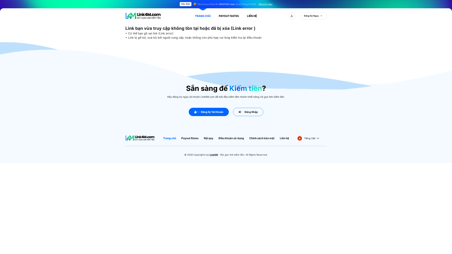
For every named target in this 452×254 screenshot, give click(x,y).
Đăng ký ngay (265, 4)
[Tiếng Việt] (300, 138)
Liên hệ (284, 138)
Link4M (214, 154)
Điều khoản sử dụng (231, 138)
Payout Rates (229, 16)
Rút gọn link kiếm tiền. (232, 154)
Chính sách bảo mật (262, 138)
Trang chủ (203, 16)
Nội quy (208, 138)
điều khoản (254, 37)
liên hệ (252, 16)
